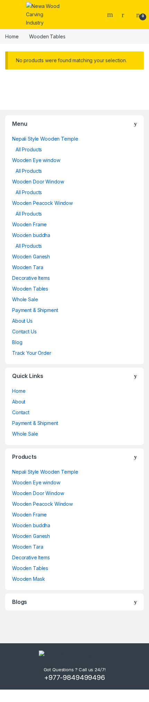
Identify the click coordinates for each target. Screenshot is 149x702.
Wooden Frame (29, 224)
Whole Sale (25, 299)
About (18, 402)
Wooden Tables (30, 289)
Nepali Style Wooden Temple (45, 139)
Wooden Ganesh (31, 256)
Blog (17, 342)
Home (11, 36)
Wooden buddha (31, 235)
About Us (22, 321)
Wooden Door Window (38, 181)
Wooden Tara (27, 267)
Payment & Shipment (35, 310)
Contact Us (24, 331)
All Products (29, 149)
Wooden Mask (28, 579)
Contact (20, 412)
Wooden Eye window (36, 160)
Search (111, 14)
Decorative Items (31, 278)
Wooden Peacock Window (42, 203)
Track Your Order (31, 353)
